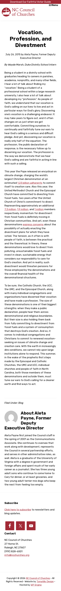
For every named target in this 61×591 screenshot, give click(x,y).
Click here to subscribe (17, 509)
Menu (54, 5)
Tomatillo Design (45, 581)
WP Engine (36, 585)
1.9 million (22, 209)
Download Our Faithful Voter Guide (30, 1)
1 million (39, 209)
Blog (20, 402)
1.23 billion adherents (29, 182)
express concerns (33, 224)
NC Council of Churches (23, 12)
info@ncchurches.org (16, 555)
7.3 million (10, 209)
